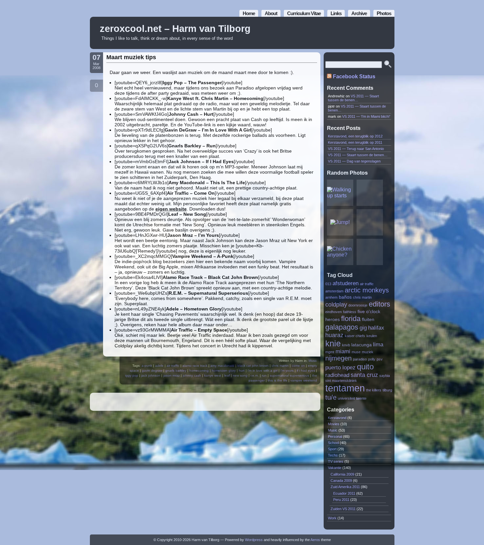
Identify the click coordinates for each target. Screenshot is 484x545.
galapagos (341, 327)
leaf (227, 375)
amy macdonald (222, 365)
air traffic (173, 365)
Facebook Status (354, 76)
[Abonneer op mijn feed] (375, 33)
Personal (335, 436)
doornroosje (357, 305)
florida (351, 318)
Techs (333, 455)
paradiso (360, 359)
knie (333, 343)
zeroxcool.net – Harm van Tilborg (175, 28)
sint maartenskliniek (341, 381)
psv (380, 359)
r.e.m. (255, 375)
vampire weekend (303, 380)
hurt (242, 370)
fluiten (368, 319)
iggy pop (131, 375)
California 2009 (342, 474)
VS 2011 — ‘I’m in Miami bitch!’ (366, 116)
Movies (333, 424)
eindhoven (333, 312)
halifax (376, 328)
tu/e (330, 397)
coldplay (336, 304)
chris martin (280, 365)
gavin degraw (152, 370)
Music (313, 360)
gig (363, 328)
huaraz (334, 335)
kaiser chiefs (355, 336)
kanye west (212, 375)
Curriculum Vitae (304, 13)
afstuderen (346, 283)
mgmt (329, 352)
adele (159, 365)
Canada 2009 (341, 481)
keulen (371, 336)
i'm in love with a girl (263, 370)
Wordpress (254, 540)
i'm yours (287, 370)
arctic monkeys (367, 290)
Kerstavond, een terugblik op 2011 (355, 142)
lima (378, 344)
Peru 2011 (341, 500)
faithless (349, 312)
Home (249, 13)
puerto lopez (340, 367)
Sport (332, 449)
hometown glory (224, 370)
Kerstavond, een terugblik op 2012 (355, 136)
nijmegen (338, 358)
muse (356, 352)
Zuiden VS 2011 (343, 509)
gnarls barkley (175, 370)
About (271, 13)
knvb (346, 345)
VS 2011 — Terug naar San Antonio (356, 149)
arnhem (331, 297)
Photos (384, 13)
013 (328, 284)
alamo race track (194, 365)
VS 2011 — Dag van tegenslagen (354, 161)
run (264, 375)
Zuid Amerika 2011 (345, 487)
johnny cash (192, 375)
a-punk (147, 365)
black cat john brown (253, 365)
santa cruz (364, 374)
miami (343, 351)
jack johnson (150, 375)
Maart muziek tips (131, 57)
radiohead (337, 375)
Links (336, 13)
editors (379, 304)
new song (240, 375)
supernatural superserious (289, 375)
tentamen (345, 388)
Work (332, 518)
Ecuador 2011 (344, 493)
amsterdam (334, 291)
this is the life (277, 380)
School (333, 443)
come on (298, 365)
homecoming (199, 370)
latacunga (361, 344)
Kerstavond (337, 418)
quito (365, 366)
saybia (384, 376)
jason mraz (171, 375)
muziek (367, 352)
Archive (359, 13)
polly (371, 359)
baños (345, 297)
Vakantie (334, 468)
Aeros (315, 540)
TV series (335, 461)
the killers (373, 390)
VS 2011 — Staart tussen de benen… (353, 98)
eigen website (171, 208)
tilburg (387, 390)
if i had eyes (306, 370)
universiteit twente (352, 398)
